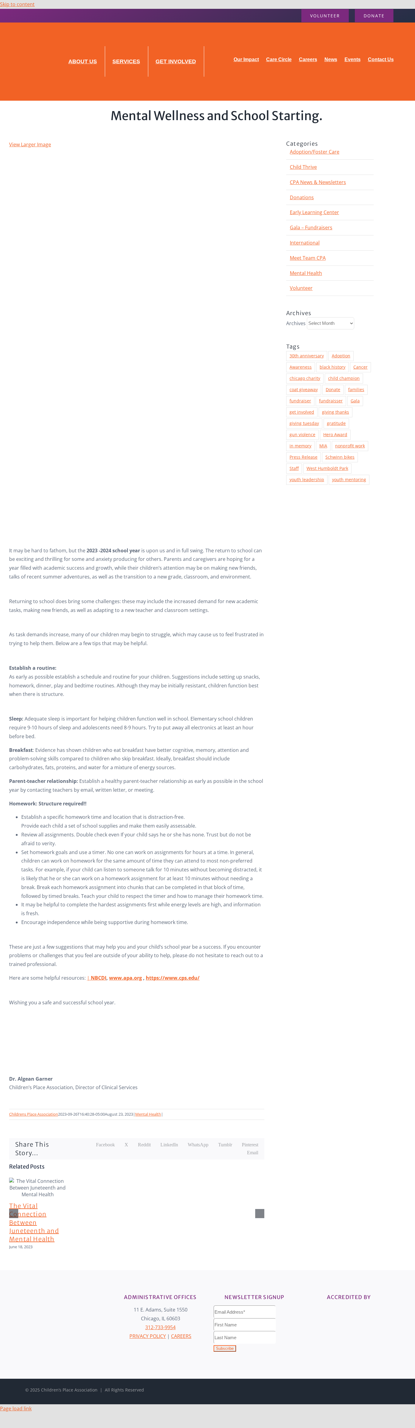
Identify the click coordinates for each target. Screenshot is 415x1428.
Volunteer (301, 288)
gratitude (336, 423)
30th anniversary (307, 356)
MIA (323, 446)
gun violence (302, 434)
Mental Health (148, 1114)
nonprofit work (350, 446)
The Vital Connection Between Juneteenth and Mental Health (34, 1222)
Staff (294, 468)
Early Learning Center (314, 212)
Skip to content (17, 4)
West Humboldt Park (327, 468)
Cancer (360, 367)
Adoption (341, 356)
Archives (296, 323)
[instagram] (20, 15)
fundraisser (331, 401)
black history (332, 367)
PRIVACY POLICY (147, 1336)
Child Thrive (303, 167)
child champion (344, 378)
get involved (302, 412)
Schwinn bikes (340, 457)
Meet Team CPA (308, 258)
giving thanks (335, 412)
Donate (333, 389)
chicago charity (305, 378)
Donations (302, 197)
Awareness (301, 367)
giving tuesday (304, 423)
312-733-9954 (160, 1327)
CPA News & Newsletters (318, 182)
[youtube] (40, 15)
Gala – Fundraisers (311, 227)
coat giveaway (304, 389)
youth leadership (307, 479)
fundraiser (300, 401)
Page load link (16, 1408)
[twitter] (356, 1390)
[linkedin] (30, 15)
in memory (300, 446)
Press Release (303, 457)
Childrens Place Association (33, 1114)
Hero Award (335, 434)
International (305, 242)
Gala (355, 401)
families (356, 389)
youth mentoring (349, 479)
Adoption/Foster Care (314, 151)
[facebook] (11, 15)
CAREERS (181, 1336)
